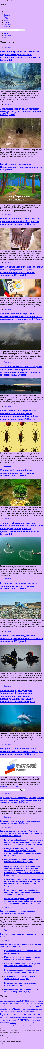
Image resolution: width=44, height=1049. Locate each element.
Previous (3, 786)
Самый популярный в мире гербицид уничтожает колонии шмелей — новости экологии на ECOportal (22, 892)
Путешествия (8, 1014)
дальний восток (21, 1023)
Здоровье (26, 1003)
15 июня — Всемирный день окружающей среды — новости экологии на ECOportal (17, 473)
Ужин (28, 1020)
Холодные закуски (36, 1020)
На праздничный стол (11, 1006)
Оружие (7, 17)
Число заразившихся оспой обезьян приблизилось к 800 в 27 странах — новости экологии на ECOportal (20, 221)
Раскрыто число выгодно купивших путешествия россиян (20, 984)
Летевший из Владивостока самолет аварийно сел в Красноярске (20, 977)
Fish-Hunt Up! (5, 4)
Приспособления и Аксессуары (14, 1011)
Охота (6, 13)
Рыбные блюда (20, 1017)
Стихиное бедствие (6, 1020)
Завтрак (41, 1001)
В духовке (24, 1000)
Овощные (2, 1009)
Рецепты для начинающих (30, 1014)
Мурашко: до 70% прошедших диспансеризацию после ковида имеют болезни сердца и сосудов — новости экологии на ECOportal (22, 800)
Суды (14, 1020)
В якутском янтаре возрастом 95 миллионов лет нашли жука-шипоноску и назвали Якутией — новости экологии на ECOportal (19, 414)
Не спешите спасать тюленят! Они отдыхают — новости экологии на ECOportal (21, 822)
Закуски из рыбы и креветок (15, 1003)
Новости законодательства (28, 1006)
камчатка (29, 1022)
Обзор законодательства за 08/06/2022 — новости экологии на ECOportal (22, 860)
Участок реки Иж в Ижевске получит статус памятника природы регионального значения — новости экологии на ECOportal (21, 370)
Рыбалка (7, 15)
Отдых (16, 1008)
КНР (31, 1003)
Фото (6, 19)
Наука (20, 1005)
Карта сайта (8, 26)
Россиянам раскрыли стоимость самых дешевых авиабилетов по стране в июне (21, 971)
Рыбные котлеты (33, 1017)
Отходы (23, 1009)
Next (17, 786)
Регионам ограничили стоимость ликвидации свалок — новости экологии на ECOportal (18, 586)
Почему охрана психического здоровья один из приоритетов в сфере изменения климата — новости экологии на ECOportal (21, 270)
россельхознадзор (27, 1025)
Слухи (40, 1017)
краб (32, 1022)
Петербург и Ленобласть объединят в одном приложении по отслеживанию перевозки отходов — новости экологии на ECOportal (23, 842)
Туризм (6, 22)
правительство (5, 1025)
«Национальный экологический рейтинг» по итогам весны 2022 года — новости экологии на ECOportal (21, 751)
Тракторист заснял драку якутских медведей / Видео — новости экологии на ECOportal (21, 111)
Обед (38, 1005)
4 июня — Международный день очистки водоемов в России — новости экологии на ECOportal (21, 638)
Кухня (6, 20)
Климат (34, 1003)
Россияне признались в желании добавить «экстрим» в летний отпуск (18, 912)
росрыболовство (17, 1025)
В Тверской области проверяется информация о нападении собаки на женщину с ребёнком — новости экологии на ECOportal (22, 851)
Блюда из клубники (5, 1001)
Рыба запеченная (7, 1017)
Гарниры (32, 1001)
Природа (3, 1011)
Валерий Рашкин (14, 1001)
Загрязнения (4, 1003)
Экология (7, 24)
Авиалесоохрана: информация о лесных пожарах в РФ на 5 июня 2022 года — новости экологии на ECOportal (22, 316)
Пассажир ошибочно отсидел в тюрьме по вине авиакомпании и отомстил (22, 964)
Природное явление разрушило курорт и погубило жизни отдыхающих (22, 958)
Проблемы (26, 1011)
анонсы (13, 1022)
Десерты (37, 1001)
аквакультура (4, 1023)
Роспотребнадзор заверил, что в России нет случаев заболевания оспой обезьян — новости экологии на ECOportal (21, 833)
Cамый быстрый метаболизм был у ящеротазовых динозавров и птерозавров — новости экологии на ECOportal (20, 55)
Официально (32, 1009)
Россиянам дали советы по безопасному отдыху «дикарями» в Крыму (21, 990)
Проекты (32, 1011)
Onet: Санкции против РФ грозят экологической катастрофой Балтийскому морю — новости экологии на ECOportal (23, 901)
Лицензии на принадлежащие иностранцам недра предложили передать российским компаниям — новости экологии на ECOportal (23, 882)
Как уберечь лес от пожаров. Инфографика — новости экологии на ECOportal (21, 167)
